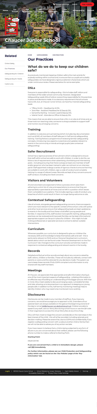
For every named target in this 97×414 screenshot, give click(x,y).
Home (30, 55)
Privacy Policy (52, 373)
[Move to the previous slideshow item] (91, 24)
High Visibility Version (72, 371)
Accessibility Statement (36, 373)
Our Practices (58, 55)
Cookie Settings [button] (63, 373)
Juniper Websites (55, 371)
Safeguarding (42, 55)
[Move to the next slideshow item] (91, 29)
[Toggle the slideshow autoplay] (91, 20)
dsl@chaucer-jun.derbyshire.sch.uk (56, 306)
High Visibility (87, 4)
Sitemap (85, 371)
